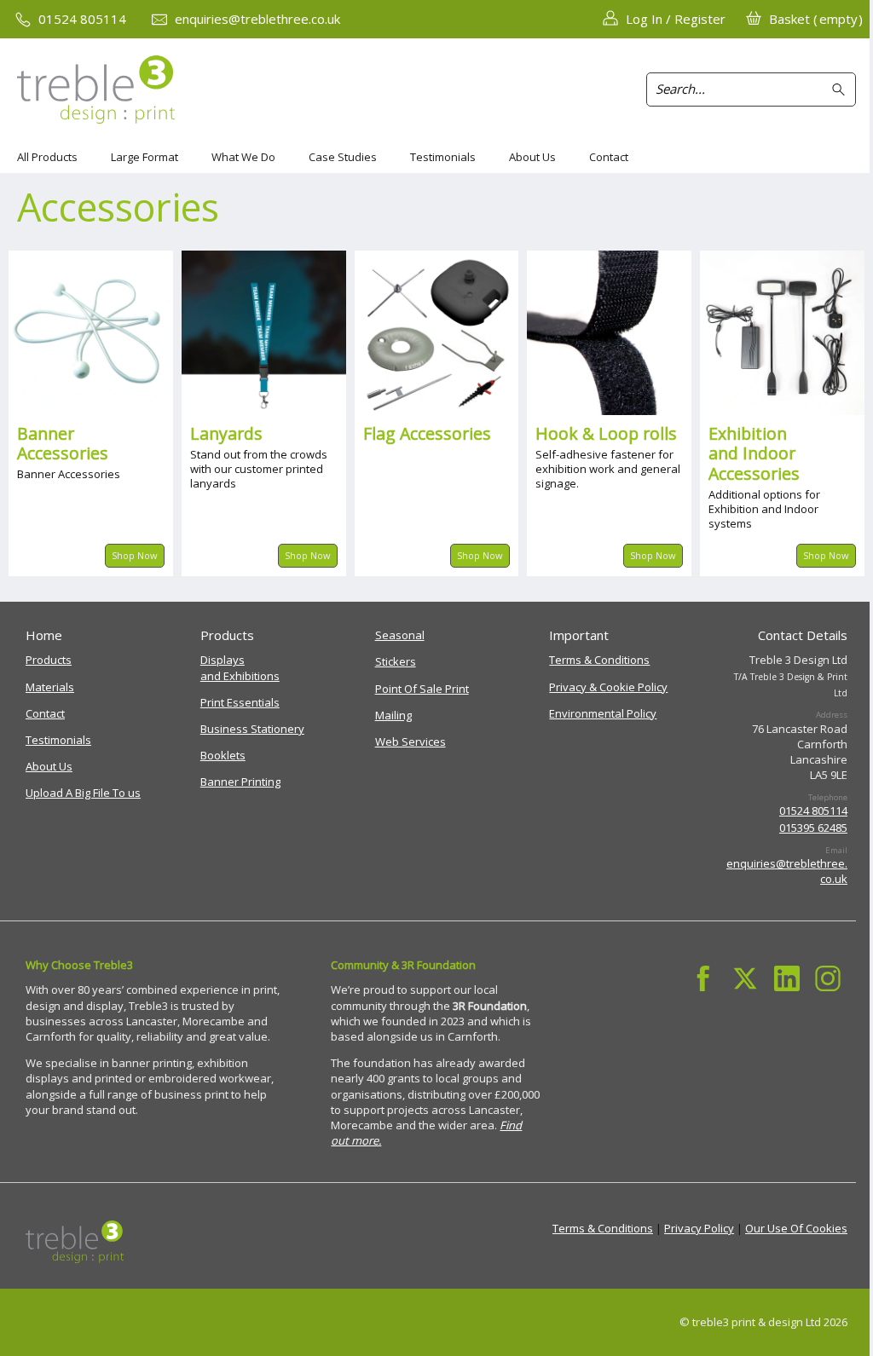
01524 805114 (813, 810)
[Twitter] (745, 978)
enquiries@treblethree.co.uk (786, 871)
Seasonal (400, 635)
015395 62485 (813, 827)
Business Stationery (252, 728)
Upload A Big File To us (83, 792)
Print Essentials (240, 702)
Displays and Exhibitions (240, 667)
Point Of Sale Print (422, 688)
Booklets (223, 755)
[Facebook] (704, 978)
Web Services (410, 741)
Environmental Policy (602, 713)
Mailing (393, 715)
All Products (47, 156)
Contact (608, 156)
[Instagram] (828, 978)
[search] (841, 90)
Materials (50, 687)
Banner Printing (240, 781)
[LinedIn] (786, 978)
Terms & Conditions (599, 659)
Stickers (395, 661)
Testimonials (443, 156)
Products (49, 659)
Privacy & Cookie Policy (608, 687)
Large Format (144, 156)
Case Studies (343, 156)
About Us (532, 156)
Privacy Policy (699, 1228)
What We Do (243, 156)
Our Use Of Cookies (796, 1228)
